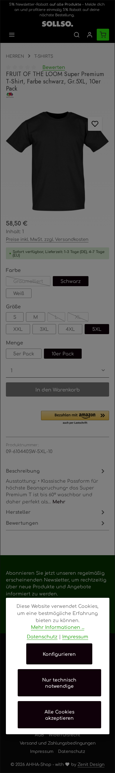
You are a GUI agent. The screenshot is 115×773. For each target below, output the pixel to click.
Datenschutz (71, 751)
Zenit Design (91, 764)
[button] (75, 418)
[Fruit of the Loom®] (57, 95)
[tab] (56, 485)
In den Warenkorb (57, 389)
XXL (18, 329)
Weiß (18, 293)
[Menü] (12, 35)
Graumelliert (31, 282)
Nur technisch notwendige (59, 683)
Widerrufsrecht (64, 734)
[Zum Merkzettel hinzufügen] (95, 124)
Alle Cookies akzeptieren (59, 714)
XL (81, 318)
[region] (57, 161)
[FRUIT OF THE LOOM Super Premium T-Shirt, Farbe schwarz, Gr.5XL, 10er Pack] (57, 161)
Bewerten (53, 67)
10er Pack (63, 353)
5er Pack (23, 353)
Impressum (41, 751)
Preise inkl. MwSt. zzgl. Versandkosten (47, 239)
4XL (70, 329)
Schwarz (70, 281)
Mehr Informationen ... (57, 627)
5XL (96, 329)
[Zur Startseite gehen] (57, 22)
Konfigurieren (59, 654)
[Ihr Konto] (90, 35)
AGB (39, 734)
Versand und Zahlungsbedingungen (58, 742)
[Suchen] (77, 35)
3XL (44, 329)
